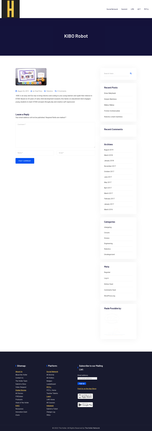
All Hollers (50, 378)
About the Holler (21, 375)
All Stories (19, 393)
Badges (49, 381)
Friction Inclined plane (112, 111)
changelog (108, 227)
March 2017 (108, 193)
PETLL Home (51, 390)
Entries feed (108, 284)
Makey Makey (109, 105)
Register (107, 272)
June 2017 (108, 177)
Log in (106, 278)
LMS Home (51, 400)
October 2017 (109, 171)
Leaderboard (51, 384)
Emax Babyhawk (110, 93)
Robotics (50, 91)
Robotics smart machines (113, 117)
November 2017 (110, 166)
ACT (139, 9)
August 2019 (108, 150)
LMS (132, 9)
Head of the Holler (22, 403)
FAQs (48, 415)
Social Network (112, 9)
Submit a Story (21, 384)
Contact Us (19, 378)
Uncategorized (109, 254)
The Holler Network (92, 428)
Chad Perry (38, 91)
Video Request (21, 387)
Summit (124, 9)
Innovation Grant (21, 412)
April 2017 (108, 188)
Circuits (107, 233)
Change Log (51, 412)
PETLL (146, 9)
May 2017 (107, 182)
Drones (106, 238)
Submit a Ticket (52, 409)
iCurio (18, 415)
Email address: (83, 375)
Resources (19, 409)
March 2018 (108, 155)
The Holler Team (21, 381)
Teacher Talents (52, 393)
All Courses (51, 403)
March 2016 (108, 209)
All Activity (50, 375)
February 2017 (109, 199)
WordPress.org (109, 296)
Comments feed (110, 290)
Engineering (108, 243)
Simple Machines (110, 99)
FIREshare (19, 396)
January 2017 (109, 204)
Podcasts (19, 400)
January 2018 (109, 161)
